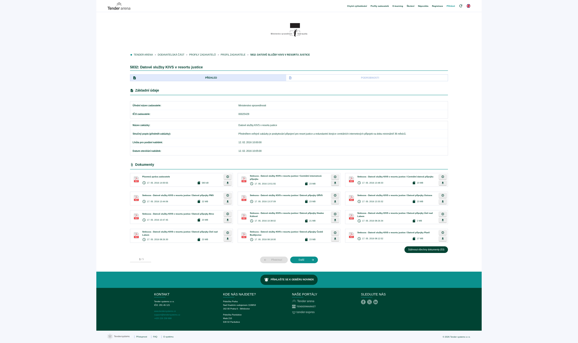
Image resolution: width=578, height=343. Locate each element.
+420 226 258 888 (163, 318)
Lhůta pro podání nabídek (147, 142)
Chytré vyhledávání (357, 6)
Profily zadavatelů (380, 6)
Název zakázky (141, 125)
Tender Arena (143, 54)
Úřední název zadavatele (146, 105)
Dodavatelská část (171, 54)
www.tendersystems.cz (165, 311)
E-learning (398, 6)
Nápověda (423, 6)
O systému (168, 336)
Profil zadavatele (233, 54)
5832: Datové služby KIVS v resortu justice (280, 54)
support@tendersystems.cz (167, 314)
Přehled (175, 78)
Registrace (437, 6)
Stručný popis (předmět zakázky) (151, 134)
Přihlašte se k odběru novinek (289, 279)
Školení (410, 6)
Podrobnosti (334, 78)
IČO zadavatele (141, 114)
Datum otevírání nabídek (146, 151)
